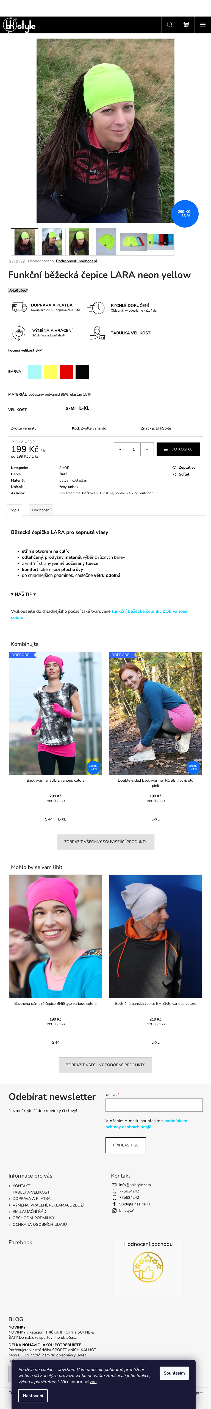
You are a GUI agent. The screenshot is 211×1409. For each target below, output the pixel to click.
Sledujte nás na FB (135, 1204)
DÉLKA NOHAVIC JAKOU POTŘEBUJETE (45, 1345)
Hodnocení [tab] (41, 510)
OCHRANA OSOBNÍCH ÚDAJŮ (40, 1224)
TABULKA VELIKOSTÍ (32, 1192)
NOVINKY (17, 1327)
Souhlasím (174, 1373)
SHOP (64, 467)
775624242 (129, 1191)
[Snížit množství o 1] (120, 449)
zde (93, 1382)
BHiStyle (163, 428)
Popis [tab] (14, 510)
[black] (82, 371)
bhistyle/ (126, 1210)
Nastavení (33, 1396)
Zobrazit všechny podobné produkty (105, 1065)
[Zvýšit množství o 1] (147, 449)
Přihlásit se (125, 1145)
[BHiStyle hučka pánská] (30, 617)
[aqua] (34, 371)
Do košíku (182, 449)
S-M (48, 819)
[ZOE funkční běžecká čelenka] (26, 617)
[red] (66, 371)
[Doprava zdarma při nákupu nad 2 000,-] (45, 307)
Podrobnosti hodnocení (76, 261)
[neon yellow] (50, 371)
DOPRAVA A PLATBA (32, 1198)
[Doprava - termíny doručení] (121, 307)
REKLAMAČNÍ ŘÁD (29, 1211)
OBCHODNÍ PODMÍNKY (33, 1218)
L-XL (62, 819)
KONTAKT (21, 1186)
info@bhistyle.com (135, 1184)
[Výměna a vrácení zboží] (161, 307)
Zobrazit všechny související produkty (105, 841)
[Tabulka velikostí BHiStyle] (123, 332)
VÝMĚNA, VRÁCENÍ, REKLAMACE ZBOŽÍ (48, 1205)
